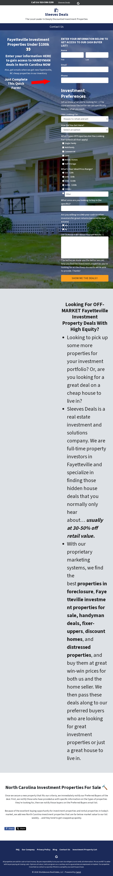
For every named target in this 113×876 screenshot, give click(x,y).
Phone (64, 75)
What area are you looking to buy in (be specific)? (81, 202)
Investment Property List (85, 849)
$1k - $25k (69, 172)
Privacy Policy (43, 849)
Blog (55, 849)
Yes (66, 225)
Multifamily (69, 147)
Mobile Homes (71, 159)
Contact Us (56, 27)
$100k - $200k (71, 185)
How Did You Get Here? (72, 125)
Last (87, 59)
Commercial (70, 151)
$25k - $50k (70, 176)
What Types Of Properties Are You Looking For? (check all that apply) (82, 138)
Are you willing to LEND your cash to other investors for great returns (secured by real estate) (83, 218)
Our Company (28, 849)
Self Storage (70, 163)
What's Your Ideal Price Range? (77, 169)
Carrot (78, 872)
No (66, 229)
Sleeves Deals (64, 2)
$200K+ (68, 189)
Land (67, 155)
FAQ (17, 849)
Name (64, 50)
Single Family (70, 143)
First (62, 59)
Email (64, 64)
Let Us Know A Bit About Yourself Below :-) (82, 234)
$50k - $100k (70, 180)
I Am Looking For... (70, 114)
